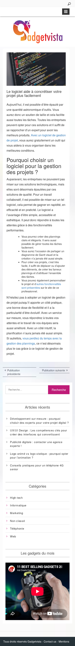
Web (13, 536)
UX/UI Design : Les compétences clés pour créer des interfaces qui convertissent (38, 432)
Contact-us (50, 641)
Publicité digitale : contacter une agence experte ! (36, 444)
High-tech (16, 497)
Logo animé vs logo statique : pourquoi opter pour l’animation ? (39, 455)
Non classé (17, 521)
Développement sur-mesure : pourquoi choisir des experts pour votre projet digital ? (39, 420)
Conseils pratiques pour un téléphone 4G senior (37, 467)
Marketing (16, 513)
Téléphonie (17, 528)
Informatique (18, 505)
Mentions (64, 641)
